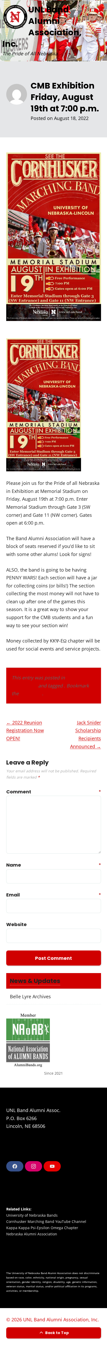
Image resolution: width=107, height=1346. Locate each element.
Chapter (71, 1227)
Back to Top (56, 1332)
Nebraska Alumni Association (31, 1233)
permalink (31, 693)
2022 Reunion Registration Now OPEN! (25, 730)
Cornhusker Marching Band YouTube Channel (46, 1221)
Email (12, 895)
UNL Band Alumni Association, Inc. (42, 27)
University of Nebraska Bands (32, 1215)
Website (12, 924)
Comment (12, 791)
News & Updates (35, 981)
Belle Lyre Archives (30, 996)
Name (12, 865)
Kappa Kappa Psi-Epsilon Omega (34, 1227)
